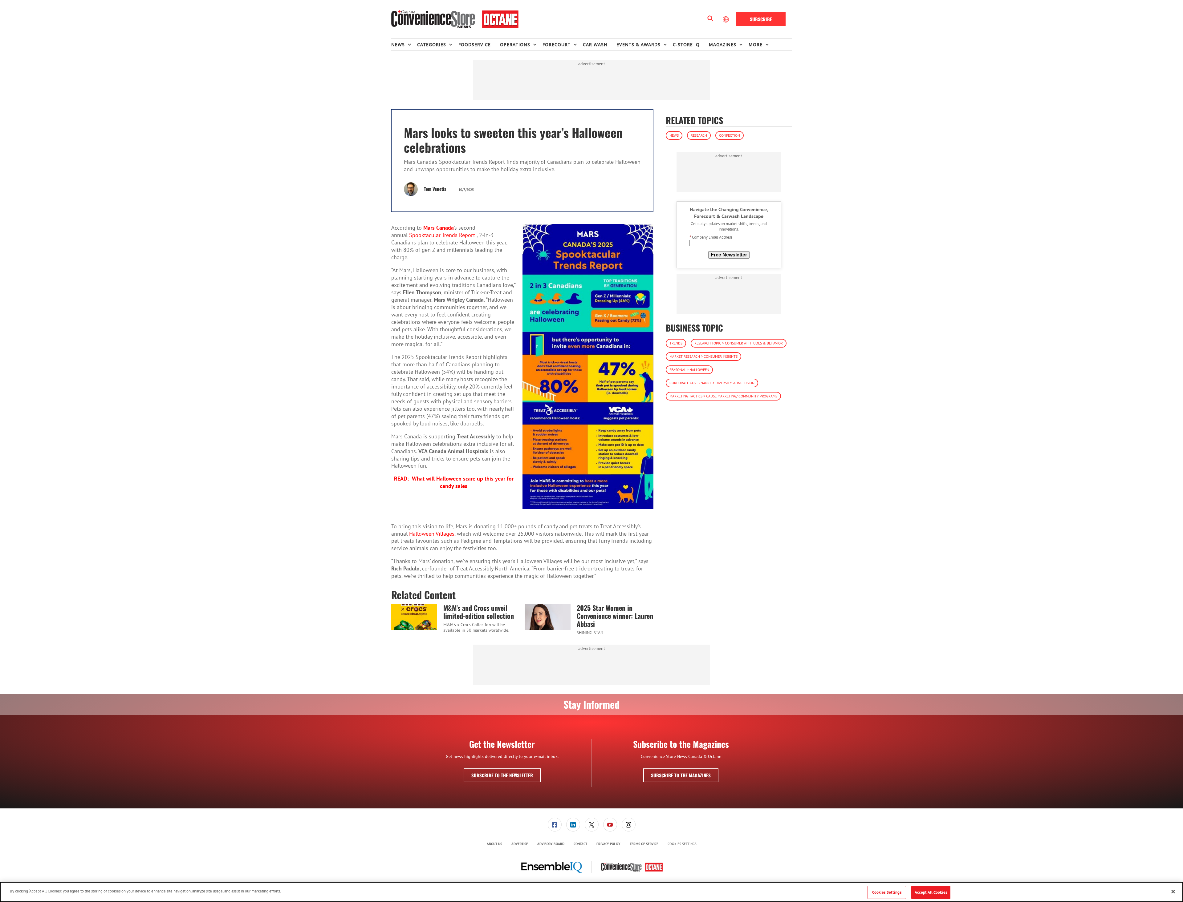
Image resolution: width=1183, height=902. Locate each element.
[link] (555, 825)
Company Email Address (710, 237)
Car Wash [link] (595, 44)
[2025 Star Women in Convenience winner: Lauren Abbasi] (548, 617)
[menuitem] (404, 44)
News (674, 135)
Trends (675, 343)
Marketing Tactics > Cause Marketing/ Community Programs (723, 396)
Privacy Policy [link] (608, 844)
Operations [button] (515, 44)
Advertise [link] (519, 844)
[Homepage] (454, 19)
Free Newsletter (729, 254)
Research (699, 135)
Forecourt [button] (557, 44)
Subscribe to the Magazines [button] (681, 775)
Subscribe (761, 19)
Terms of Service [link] (644, 844)
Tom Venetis (435, 188)
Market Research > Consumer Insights (703, 356)
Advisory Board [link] (550, 844)
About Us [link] (494, 844)
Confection (729, 135)
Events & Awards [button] (638, 44)
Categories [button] (431, 44)
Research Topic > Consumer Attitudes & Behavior (738, 343)
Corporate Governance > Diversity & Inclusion (711, 383)
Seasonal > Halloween (689, 369)
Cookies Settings (682, 844)
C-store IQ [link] (686, 44)
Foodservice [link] (474, 44)
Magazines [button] (722, 44)
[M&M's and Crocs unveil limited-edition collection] (414, 617)
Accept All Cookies (931, 892)
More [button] (755, 44)
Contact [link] (580, 844)
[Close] (1173, 891)
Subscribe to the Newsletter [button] (502, 775)
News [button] (398, 44)
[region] (591, 892)
